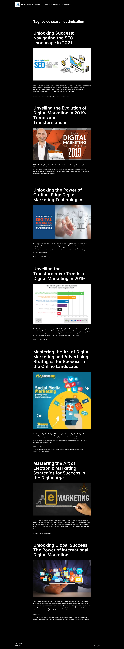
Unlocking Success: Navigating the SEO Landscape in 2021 (53, 38)
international (42, 619)
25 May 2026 (36, 96)
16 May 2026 (36, 178)
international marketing (68, 619)
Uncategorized (49, 257)
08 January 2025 (37, 340)
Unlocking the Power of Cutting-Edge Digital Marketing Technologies (58, 195)
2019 (43, 178)
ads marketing (39, 449)
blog (46, 96)
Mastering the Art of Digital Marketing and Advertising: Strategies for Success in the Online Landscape (61, 359)
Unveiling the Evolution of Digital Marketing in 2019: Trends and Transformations (60, 115)
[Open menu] (108, 4)
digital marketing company (66, 617)
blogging (63, 96)
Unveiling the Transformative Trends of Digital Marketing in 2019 (59, 273)
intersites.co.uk (27, 4)
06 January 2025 (37, 447)
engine (67, 96)
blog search (57, 96)
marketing (82, 449)
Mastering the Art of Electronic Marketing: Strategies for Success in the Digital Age (59, 470)
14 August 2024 (37, 533)
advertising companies (49, 449)
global (75, 617)
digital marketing (60, 449)
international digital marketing (53, 619)
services (47, 451)
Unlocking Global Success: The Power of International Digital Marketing (61, 550)
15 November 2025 (38, 257)
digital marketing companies (72, 449)
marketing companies (38, 451)
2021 (43, 96)
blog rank (50, 96)
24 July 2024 (36, 614)
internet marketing (79, 619)
